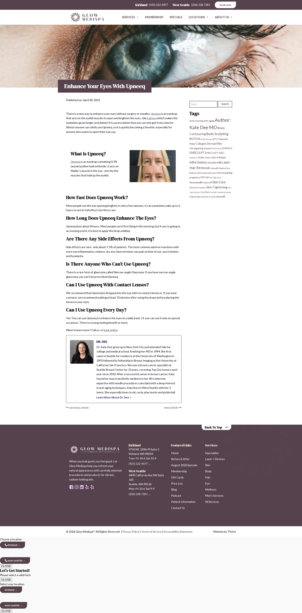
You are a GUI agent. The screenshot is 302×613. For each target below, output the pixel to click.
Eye (207, 483)
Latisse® (214, 168)
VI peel (212, 196)
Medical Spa (224, 168)
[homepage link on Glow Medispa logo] (95, 449)
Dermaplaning (196, 148)
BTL (215, 138)
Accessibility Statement (178, 531)
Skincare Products (197, 187)
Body (208, 471)
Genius (208, 157)
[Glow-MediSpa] (86, 17)
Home (175, 453)
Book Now (225, 4)
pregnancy (194, 177)
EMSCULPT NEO (214, 152)
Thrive (232, 531)
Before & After (180, 459)
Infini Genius (198, 162)
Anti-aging (209, 120)
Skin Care (219, 182)
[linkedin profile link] (82, 487)
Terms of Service (151, 531)
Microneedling (224, 172)
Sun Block (205, 192)
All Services (212, 501)
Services (128, 17)
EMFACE (227, 148)
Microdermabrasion (207, 173)
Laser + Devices (215, 459)
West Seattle (14, 560)
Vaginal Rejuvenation (198, 196)
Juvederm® (214, 162)
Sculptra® (207, 182)
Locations (197, 17)
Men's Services (214, 495)
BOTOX (194, 139)
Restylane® (195, 182)
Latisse (151, 118)
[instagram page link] (76, 487)
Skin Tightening (216, 187)
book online (110, 330)
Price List (177, 483)
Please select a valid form (15, 572)
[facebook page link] (71, 487)
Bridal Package (206, 139)
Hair (207, 477)
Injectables (212, 453)
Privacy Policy (130, 531)
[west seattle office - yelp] (87, 487)
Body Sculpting (217, 134)
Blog (174, 489)
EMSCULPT (197, 152)
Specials (176, 17)
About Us (222, 17)
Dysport (208, 148)
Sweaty (228, 192)
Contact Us (178, 508)
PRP (202, 177)
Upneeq (156, 113)
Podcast (176, 495)
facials (201, 157)
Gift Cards (177, 477)
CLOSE (6, 566)
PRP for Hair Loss (213, 177)
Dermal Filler (214, 143)
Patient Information (183, 501)
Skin (207, 465)
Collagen (201, 143)
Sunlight (213, 192)
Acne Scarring (196, 120)
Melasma (193, 173)
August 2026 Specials (184, 465)
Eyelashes (193, 158)
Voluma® (220, 196)
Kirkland (12, 544)
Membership (154, 17)
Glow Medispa (218, 157)
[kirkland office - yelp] (92, 487)
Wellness (210, 489)
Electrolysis (217, 148)
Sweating (221, 192)
